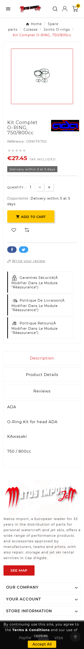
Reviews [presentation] (42, 391)
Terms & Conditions (31, 630)
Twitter (23, 249)
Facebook (12, 249)
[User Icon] (64, 8)
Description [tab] (42, 358)
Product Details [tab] (42, 374)
